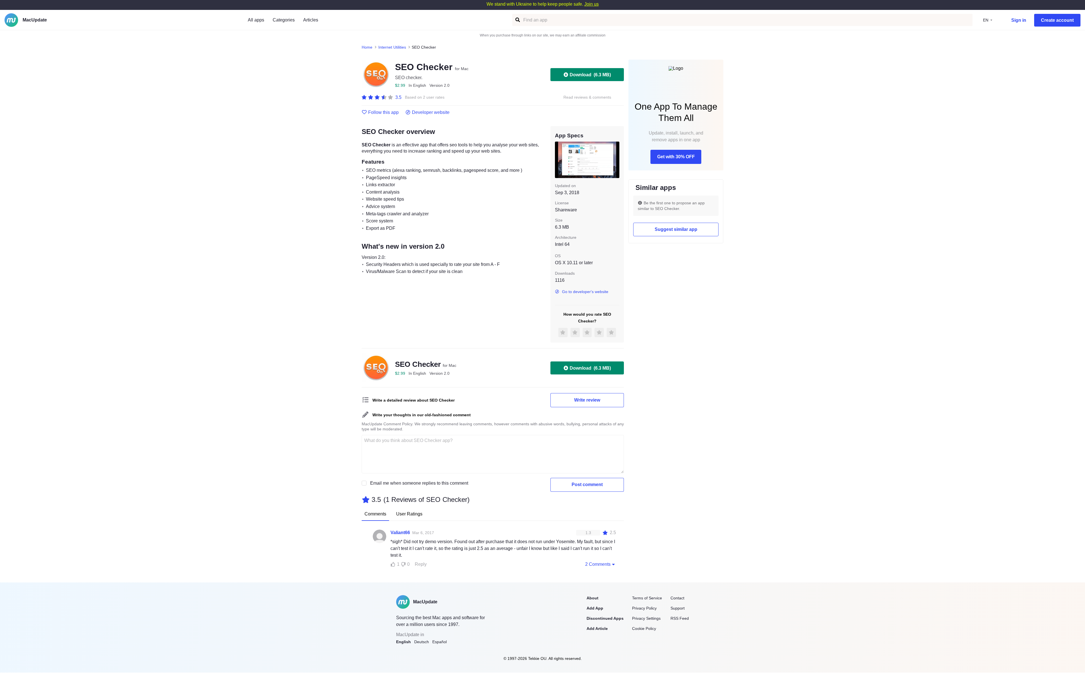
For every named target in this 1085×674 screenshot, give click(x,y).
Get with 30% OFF (676, 157)
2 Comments (598, 564)
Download (590, 75)
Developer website (431, 112)
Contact (677, 598)
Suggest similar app (676, 229)
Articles (310, 20)
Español (439, 642)
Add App (595, 608)
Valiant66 (400, 533)
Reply (421, 564)
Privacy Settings (646, 618)
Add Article (597, 628)
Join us (591, 4)
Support (677, 608)
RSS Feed (679, 618)
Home (367, 47)
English (403, 642)
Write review (587, 400)
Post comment (587, 484)
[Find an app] (517, 19)
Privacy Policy (644, 608)
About (592, 598)
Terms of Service (647, 598)
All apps (256, 20)
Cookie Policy (644, 628)
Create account (1057, 20)
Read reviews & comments (587, 97)
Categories (284, 20)
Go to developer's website (585, 291)
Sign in (1018, 20)
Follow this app (383, 112)
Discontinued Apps (605, 618)
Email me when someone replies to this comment (419, 483)
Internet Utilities (392, 47)
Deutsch (421, 642)
